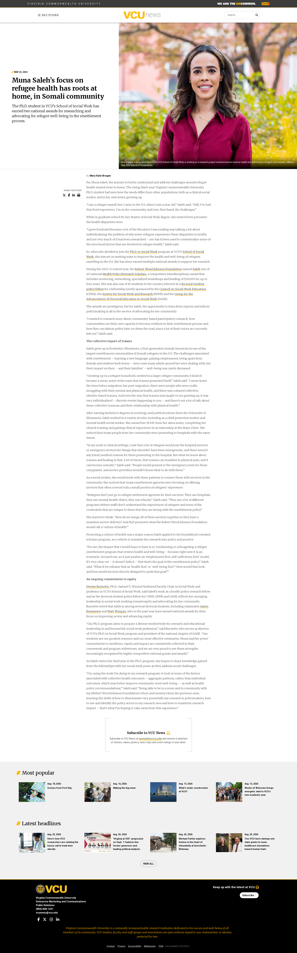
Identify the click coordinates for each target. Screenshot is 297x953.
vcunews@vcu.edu (47, 912)
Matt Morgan (116, 611)
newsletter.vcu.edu (150, 738)
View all (148, 863)
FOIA (161, 946)
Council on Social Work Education (182, 289)
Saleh (196, 269)
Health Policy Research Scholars (124, 274)
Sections (50, 15)
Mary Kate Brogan (100, 175)
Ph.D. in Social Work (143, 252)
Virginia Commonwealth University (64, 3)
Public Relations (45, 905)
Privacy (121, 946)
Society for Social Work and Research (127, 294)
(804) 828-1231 (44, 908)
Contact (111, 946)
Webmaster (150, 946)
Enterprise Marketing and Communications (61, 901)
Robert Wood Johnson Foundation (158, 269)
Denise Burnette (97, 586)
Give (264, 3)
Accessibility (134, 946)
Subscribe (248, 895)
